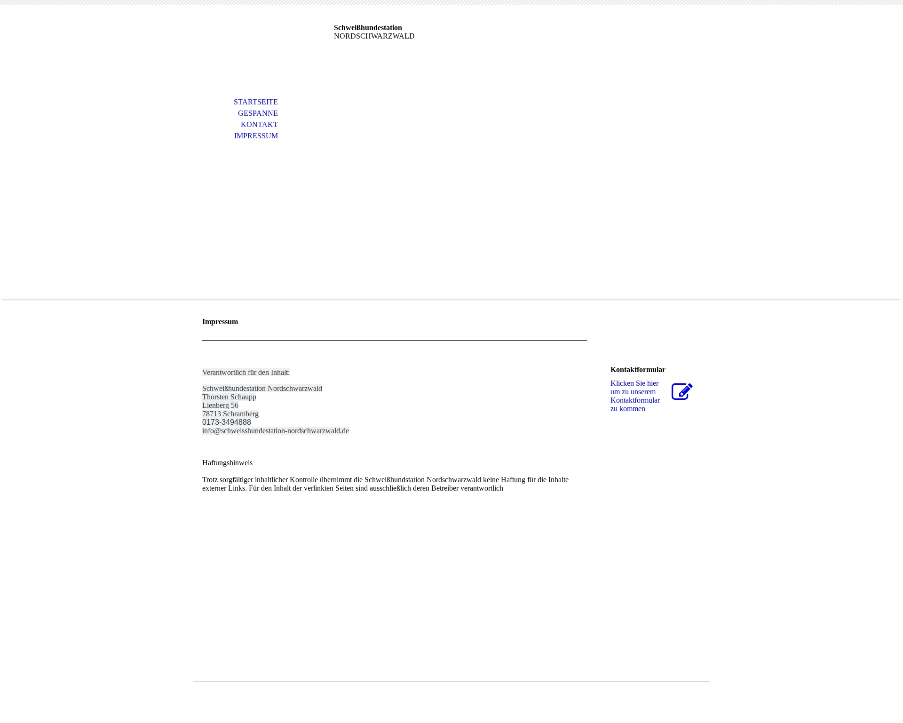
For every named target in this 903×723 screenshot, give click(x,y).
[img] (256, 46)
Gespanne (258, 113)
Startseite (256, 102)
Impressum (256, 136)
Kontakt (259, 124)
